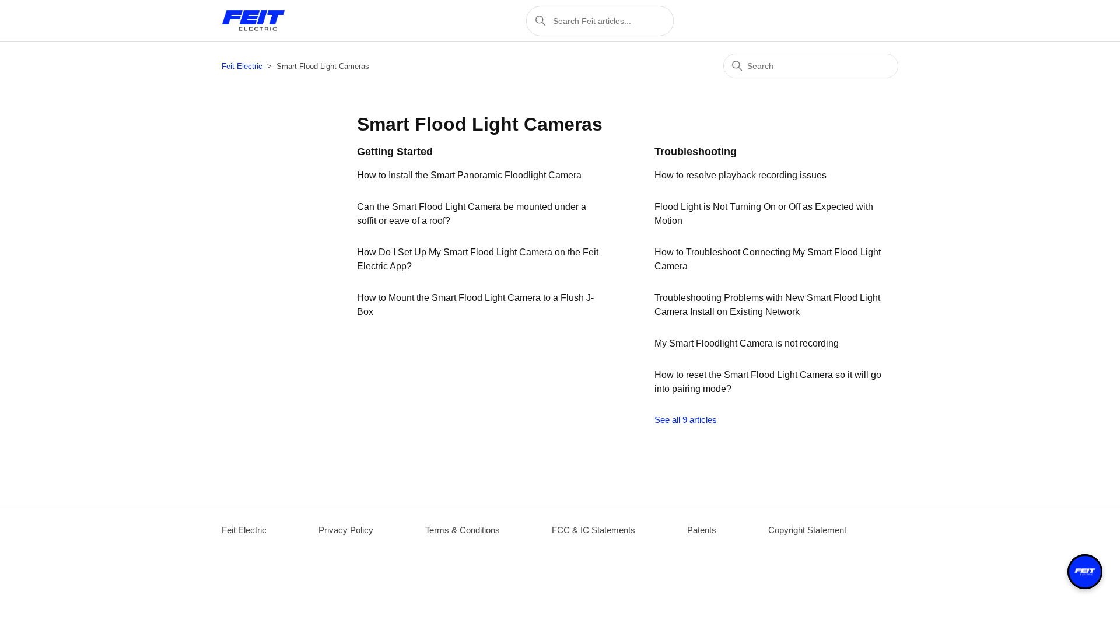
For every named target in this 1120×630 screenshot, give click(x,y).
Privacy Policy (345, 530)
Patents (701, 530)
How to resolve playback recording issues (740, 175)
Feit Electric (242, 66)
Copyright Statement (807, 530)
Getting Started (395, 152)
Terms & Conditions (462, 530)
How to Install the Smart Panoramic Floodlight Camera (469, 175)
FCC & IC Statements (593, 530)
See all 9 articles (685, 420)
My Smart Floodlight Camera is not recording (746, 343)
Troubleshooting (695, 152)
